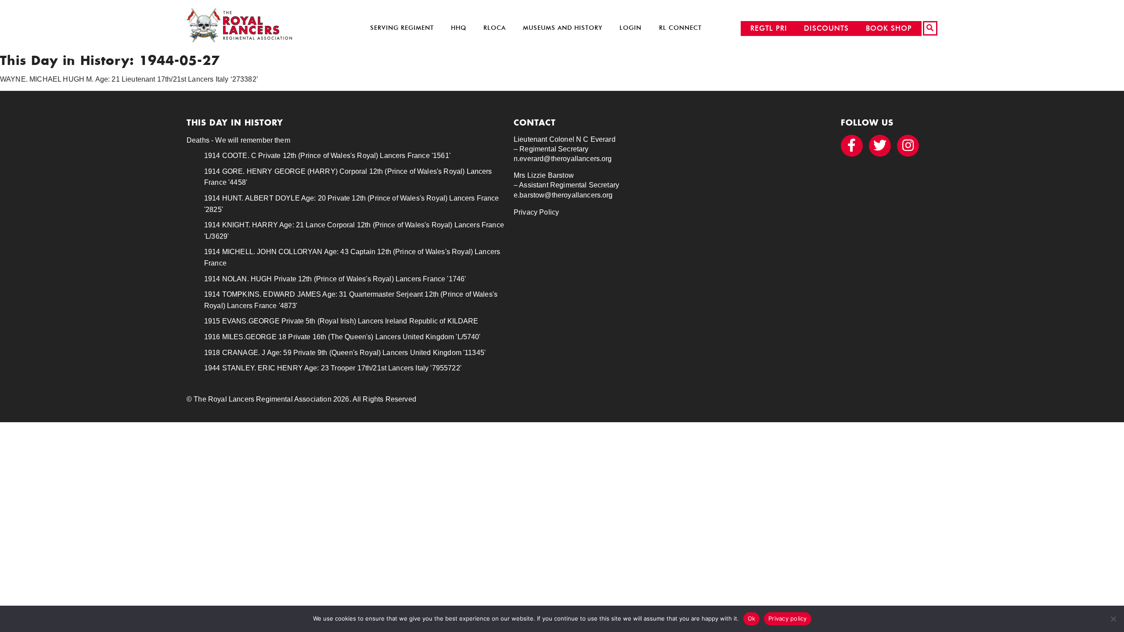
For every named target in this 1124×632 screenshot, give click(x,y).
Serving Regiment (402, 28)
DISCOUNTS (826, 28)
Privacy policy (787, 618)
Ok (752, 618)
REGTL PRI (768, 28)
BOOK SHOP (889, 28)
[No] (1113, 618)
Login (630, 28)
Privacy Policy (536, 212)
